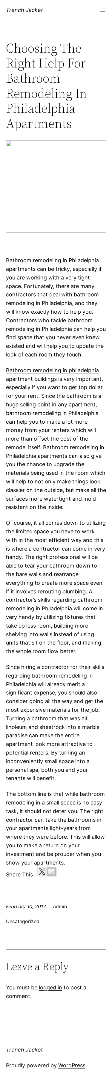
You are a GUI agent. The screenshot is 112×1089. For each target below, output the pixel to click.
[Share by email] (51, 871)
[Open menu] (102, 10)
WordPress (71, 1065)
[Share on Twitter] (42, 871)
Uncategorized (22, 921)
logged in (50, 987)
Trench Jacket (24, 10)
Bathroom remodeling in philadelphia (52, 370)
